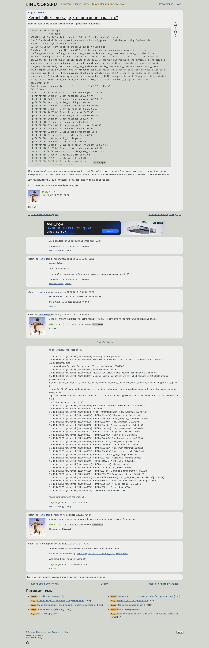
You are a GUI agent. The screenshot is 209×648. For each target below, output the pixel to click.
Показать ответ (55, 250)
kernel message (125, 609)
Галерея (76, 4)
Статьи (86, 4)
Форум (95, 4)
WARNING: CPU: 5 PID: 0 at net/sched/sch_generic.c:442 (145, 596)
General (42, 12)
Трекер (114, 4)
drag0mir (53, 502)
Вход (178, 4)
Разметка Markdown (60, 632)
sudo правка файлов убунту (45, 214)
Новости (66, 4)
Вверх (180, 632)
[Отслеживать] (175, 32)
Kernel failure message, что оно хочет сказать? (73, 17)
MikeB (45, 192)
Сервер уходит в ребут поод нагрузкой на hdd (60, 600)
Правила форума (43, 632)
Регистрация (166, 4)
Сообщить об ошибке (35, 635)
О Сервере (30, 632)
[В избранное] (175, 24)
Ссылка (32, 207)
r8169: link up (43, 614)
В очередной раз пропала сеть (132, 600)
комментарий (45, 259)
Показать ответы (56, 284)
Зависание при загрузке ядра (163, 214)
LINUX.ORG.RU (41, 4)
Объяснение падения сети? (131, 605)
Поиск (122, 4)
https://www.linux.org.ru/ (35, 637)
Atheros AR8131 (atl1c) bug (50, 609)
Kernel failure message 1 (49, 596)
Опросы (104, 4)
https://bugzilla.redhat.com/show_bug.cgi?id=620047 (102, 553)
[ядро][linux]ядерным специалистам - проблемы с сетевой (66, 605)
